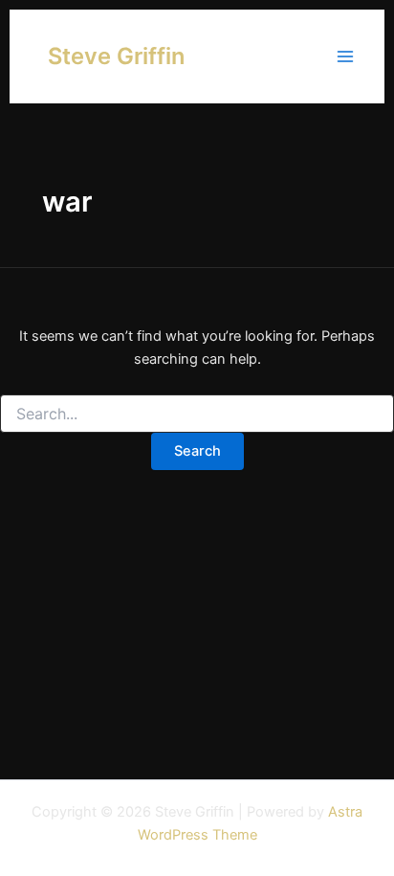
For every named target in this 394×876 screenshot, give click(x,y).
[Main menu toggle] (345, 56)
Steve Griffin (116, 56)
